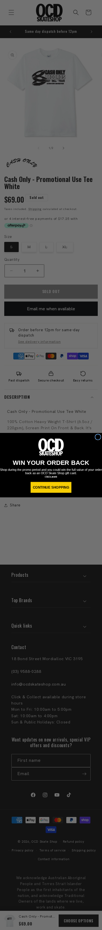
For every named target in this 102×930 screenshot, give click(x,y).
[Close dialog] (98, 436)
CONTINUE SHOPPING (51, 487)
